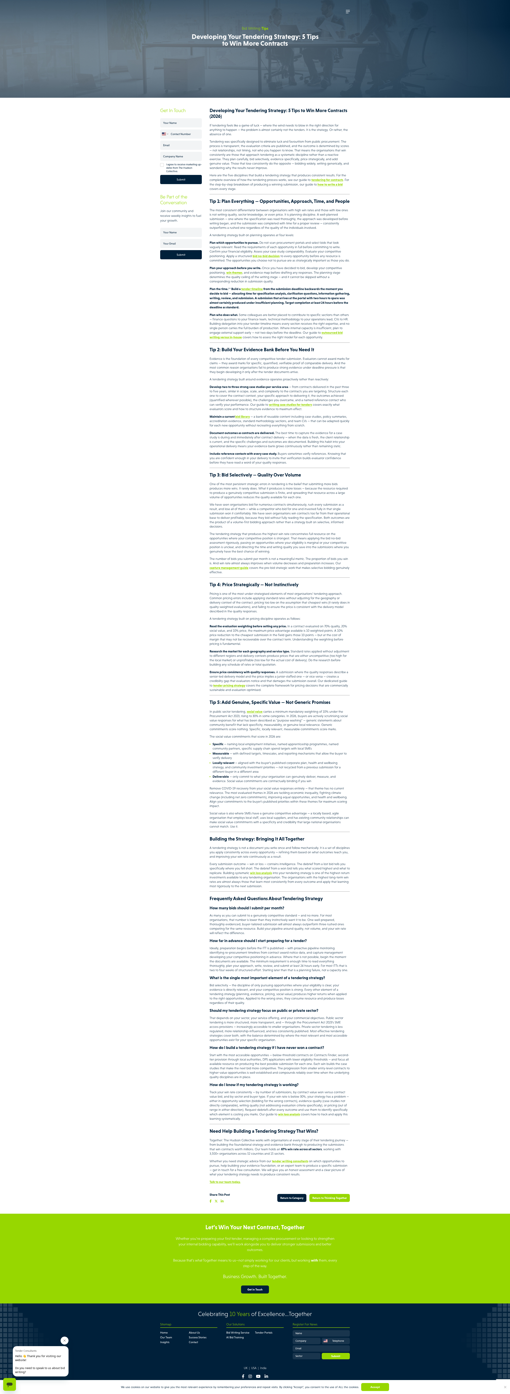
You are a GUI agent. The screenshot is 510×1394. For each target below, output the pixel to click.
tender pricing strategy (229, 685)
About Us (194, 1332)
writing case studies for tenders (290, 404)
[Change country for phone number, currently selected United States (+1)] (165, 134)
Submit (181, 179)
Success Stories (197, 1337)
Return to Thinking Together (329, 1198)
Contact (193, 1342)
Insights (164, 1342)
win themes (234, 272)
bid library (242, 416)
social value (255, 711)
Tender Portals (263, 1332)
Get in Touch (255, 1289)
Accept (375, 1387)
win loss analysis (261, 873)
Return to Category (291, 1198)
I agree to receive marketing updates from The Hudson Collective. (184, 168)
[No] (505, 1387)
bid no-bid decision (266, 256)
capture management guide (229, 567)
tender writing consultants (290, 1161)
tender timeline (252, 289)
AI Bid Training (235, 1337)
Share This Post (220, 1194)
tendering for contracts (327, 180)
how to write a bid (330, 184)
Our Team (166, 1337)
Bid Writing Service (237, 1332)
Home (164, 1332)
